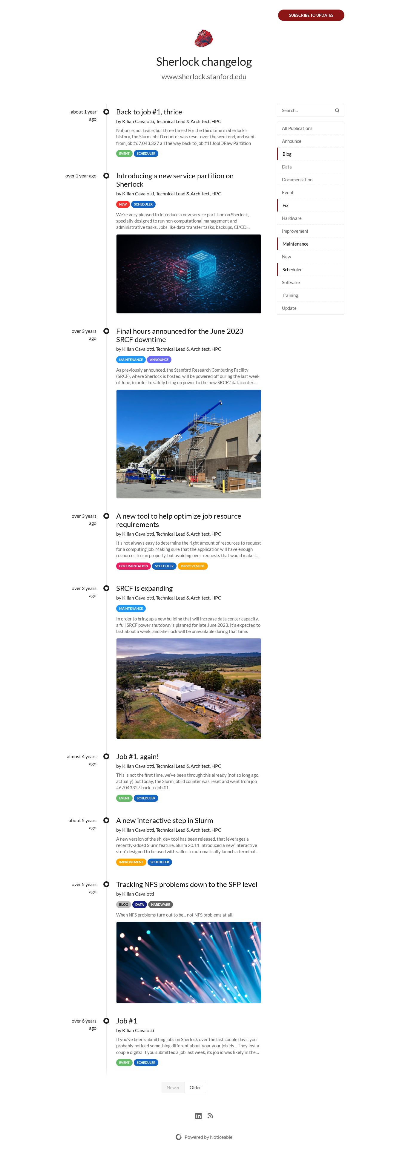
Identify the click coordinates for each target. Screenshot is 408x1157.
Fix (286, 205)
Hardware (292, 218)
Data (287, 166)
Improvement (295, 231)
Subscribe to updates (311, 15)
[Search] (337, 110)
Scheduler (292, 269)
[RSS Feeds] (210, 1115)
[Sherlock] (204, 39)
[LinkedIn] (201, 1115)
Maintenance (296, 243)
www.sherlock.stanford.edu (204, 76)
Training (290, 295)
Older (195, 1087)
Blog (287, 154)
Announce (291, 141)
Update (289, 308)
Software (291, 282)
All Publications (297, 128)
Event (288, 192)
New (286, 256)
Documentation (297, 179)
